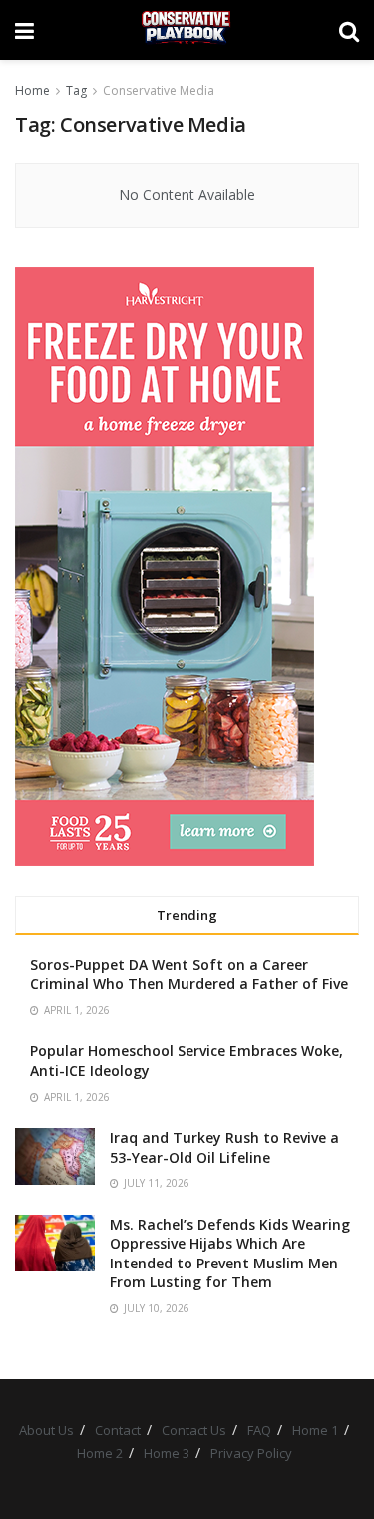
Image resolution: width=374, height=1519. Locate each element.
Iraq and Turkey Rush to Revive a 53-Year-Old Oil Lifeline (224, 1147)
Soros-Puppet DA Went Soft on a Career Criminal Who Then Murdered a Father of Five (189, 974)
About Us (46, 1430)
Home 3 (166, 1453)
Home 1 (315, 1430)
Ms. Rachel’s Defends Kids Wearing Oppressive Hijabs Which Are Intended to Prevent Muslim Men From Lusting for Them (230, 1253)
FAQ (259, 1430)
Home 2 (100, 1453)
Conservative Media (158, 90)
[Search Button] (349, 30)
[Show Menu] (24, 30)
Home (32, 90)
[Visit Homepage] (186, 30)
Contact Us (194, 1430)
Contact (118, 1430)
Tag (76, 90)
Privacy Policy (251, 1453)
